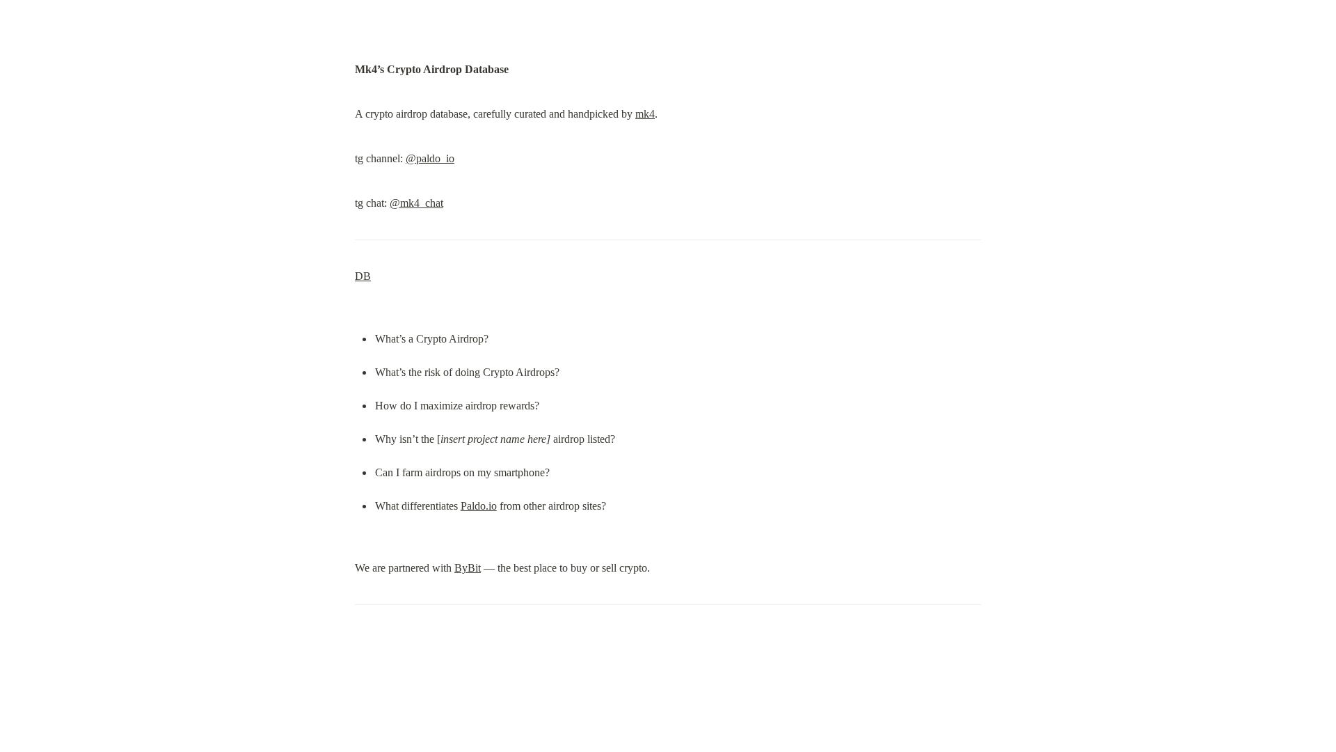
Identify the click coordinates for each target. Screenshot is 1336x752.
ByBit (467, 568)
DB (363, 276)
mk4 (645, 114)
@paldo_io (430, 158)
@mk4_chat (416, 203)
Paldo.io (479, 506)
